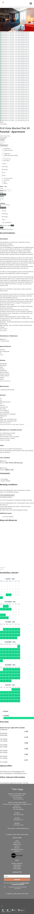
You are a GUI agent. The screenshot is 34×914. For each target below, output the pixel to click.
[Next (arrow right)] (2, 569)
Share (2, 139)
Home (17, 841)
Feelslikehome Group (17, 849)
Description (4, 145)
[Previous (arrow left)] (0, 569)
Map (4, 182)
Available (6, 715)
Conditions (6, 180)
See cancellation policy (7, 495)
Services (17, 846)
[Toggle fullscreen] (2, 567)
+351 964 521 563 (18, 825)
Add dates (3, 194)
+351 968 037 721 (18, 820)
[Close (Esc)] (0, 567)
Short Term (17, 842)
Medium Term (17, 844)
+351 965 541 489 (18, 814)
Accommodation (8, 178)
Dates (1, 190)
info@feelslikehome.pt (22, 828)
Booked (6, 711)
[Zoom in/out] (4, 567)
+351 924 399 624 (18, 799)
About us (17, 848)
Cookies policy (17, 865)
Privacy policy (17, 868)
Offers (5, 183)
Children (2, 203)
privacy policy (25, 883)
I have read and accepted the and (17, 883)
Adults (2, 196)
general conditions (18, 884)
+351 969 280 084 (18, 809)
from (1, 186)
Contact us (17, 851)
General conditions (17, 863)
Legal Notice (17, 867)
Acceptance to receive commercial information (17, 887)
